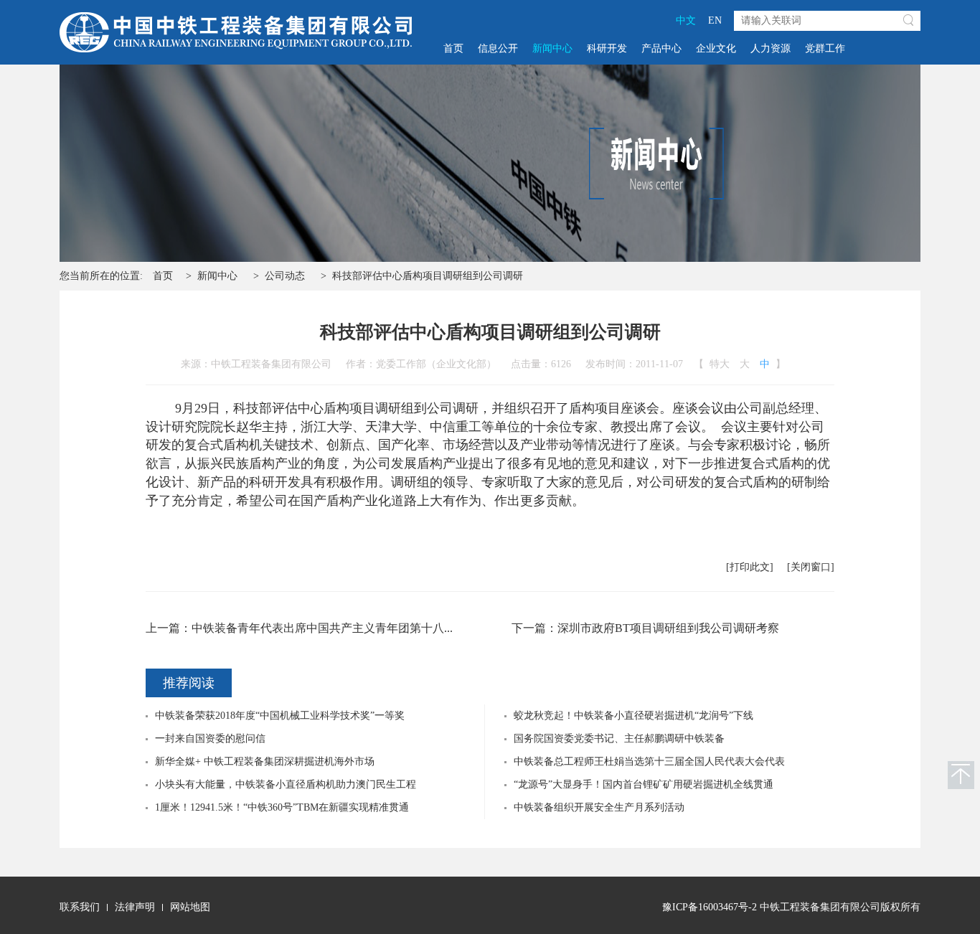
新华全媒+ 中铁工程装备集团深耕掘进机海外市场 (264, 761)
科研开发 (607, 48)
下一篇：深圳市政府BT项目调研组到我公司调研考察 (645, 628)
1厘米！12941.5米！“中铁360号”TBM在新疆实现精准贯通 (282, 807)
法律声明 (135, 907)
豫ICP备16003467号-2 (709, 907)
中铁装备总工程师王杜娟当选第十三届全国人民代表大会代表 (649, 761)
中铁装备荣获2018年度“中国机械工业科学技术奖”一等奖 (280, 715)
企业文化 (716, 48)
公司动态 (285, 275)
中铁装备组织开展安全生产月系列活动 (599, 807)
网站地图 (190, 907)
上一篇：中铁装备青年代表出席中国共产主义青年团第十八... (299, 628)
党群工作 (825, 48)
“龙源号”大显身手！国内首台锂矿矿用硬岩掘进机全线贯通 (643, 784)
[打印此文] (749, 567)
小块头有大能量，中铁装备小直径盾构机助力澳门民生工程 (285, 784)
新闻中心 (552, 48)
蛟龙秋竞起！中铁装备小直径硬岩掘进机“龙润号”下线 (633, 715)
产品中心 (661, 48)
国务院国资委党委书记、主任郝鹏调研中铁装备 (619, 738)
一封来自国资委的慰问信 (210, 738)
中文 (686, 20)
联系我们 (80, 907)
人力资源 (770, 48)
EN (715, 20)
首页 (453, 48)
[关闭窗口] (810, 567)
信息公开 (498, 48)
